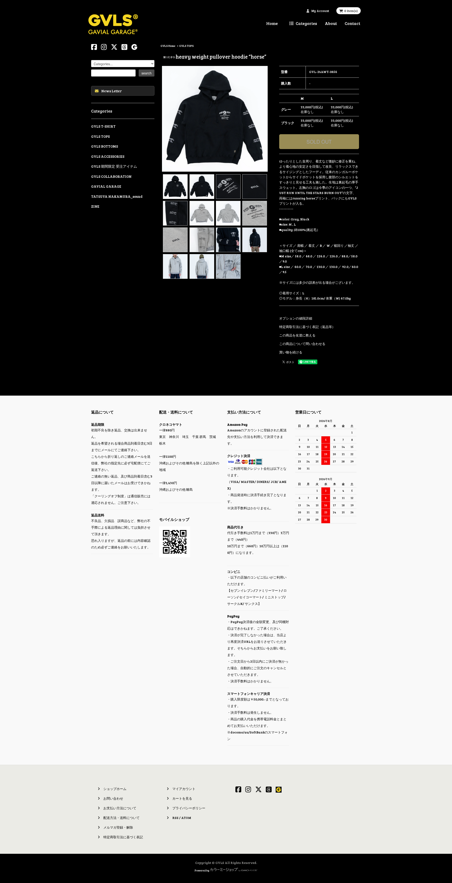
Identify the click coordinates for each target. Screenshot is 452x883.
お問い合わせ (113, 798)
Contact (352, 23)
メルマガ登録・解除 (118, 827)
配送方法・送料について (121, 817)
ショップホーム (114, 788)
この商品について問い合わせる (302, 343)
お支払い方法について (119, 808)
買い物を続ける (290, 352)
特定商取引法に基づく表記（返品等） (307, 326)
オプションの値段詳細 (295, 318)
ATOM (186, 817)
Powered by (202, 870)
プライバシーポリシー (188, 808)
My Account (320, 11)
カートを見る (182, 798)
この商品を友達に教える (297, 335)
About (331, 23)
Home (272, 23)
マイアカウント (183, 788)
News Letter (111, 90)
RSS (175, 817)
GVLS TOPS (186, 46)
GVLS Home (168, 46)
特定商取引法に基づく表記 (123, 837)
